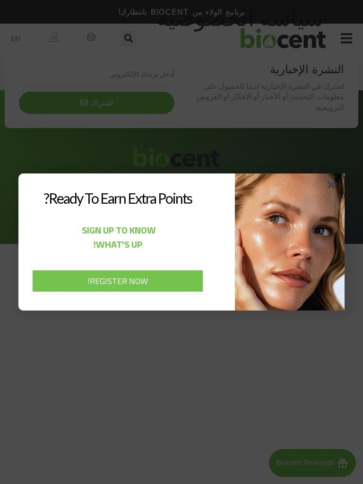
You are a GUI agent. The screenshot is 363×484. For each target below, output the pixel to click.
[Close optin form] (333, 186)
